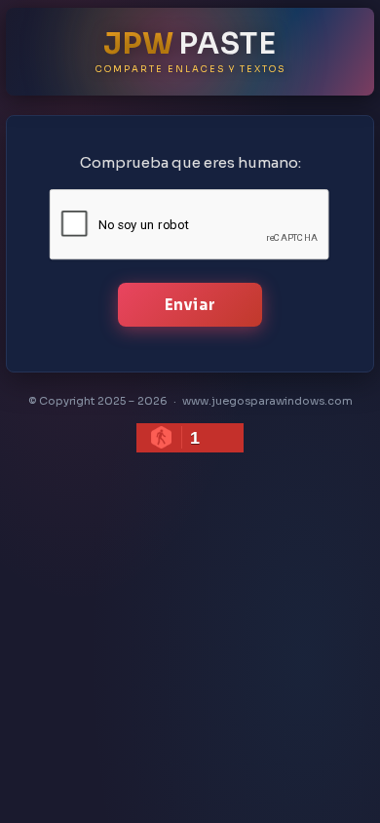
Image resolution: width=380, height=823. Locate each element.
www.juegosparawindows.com (267, 401)
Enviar (190, 304)
